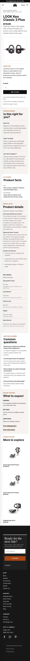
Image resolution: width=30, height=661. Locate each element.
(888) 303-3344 (8, 632)
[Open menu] (2, 5)
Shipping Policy (7, 596)
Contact (5, 617)
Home (4, 10)
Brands (5, 586)
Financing (6, 601)
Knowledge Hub (8, 622)
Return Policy (7, 599)
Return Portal (7, 606)
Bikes (4, 576)
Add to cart (15, 92)
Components (9, 10)
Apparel (5, 578)
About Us (6, 619)
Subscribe (15, 558)
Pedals (8, 11)
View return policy (9, 429)
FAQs (4, 609)
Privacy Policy (10, 651)
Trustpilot (7, 565)
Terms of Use (10, 649)
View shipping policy (9, 426)
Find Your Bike (7, 604)
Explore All (6, 588)
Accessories (6, 581)
